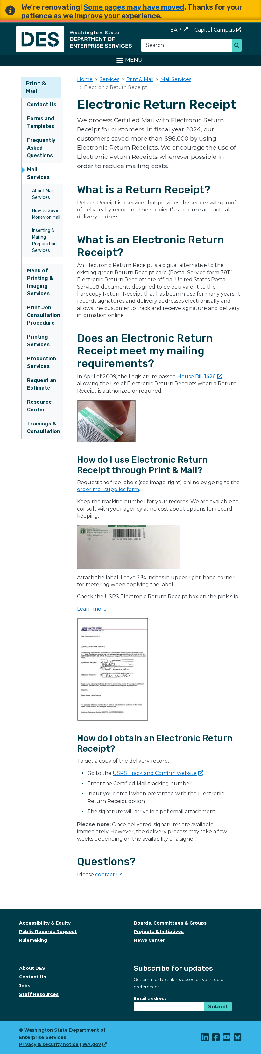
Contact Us (41, 104)
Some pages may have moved (134, 7)
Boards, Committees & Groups (170, 922)
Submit (218, 1007)
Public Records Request (48, 931)
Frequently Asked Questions (41, 147)
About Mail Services (42, 194)
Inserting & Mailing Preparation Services (44, 240)
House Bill (196, 376)
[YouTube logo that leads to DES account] (227, 1038)
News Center (149, 940)
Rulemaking (33, 940)
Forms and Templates (40, 122)
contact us (108, 875)
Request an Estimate (41, 384)
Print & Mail (36, 87)
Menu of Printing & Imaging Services (40, 282)
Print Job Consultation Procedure (43, 315)
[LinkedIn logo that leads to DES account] (205, 1038)
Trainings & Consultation (43, 427)
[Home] (74, 30)
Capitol (214, 30)
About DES (32, 968)
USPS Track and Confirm (155, 773)
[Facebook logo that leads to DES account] (216, 1038)
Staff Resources (39, 994)
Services (109, 79)
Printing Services (38, 341)
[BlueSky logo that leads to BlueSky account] (238, 1038)
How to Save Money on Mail (46, 214)
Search (238, 46)
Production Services (41, 362)
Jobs (24, 985)
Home (85, 79)
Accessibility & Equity (45, 922)
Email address (150, 998)
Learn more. (92, 609)
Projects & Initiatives (159, 931)
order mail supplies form (108, 489)
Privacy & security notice (49, 1044)
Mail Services (38, 173)
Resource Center (39, 406)
